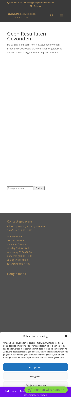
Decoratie (12, 88)
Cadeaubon (13, 83)
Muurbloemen (14, 138)
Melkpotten (13, 133)
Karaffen (11, 118)
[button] (66, 336)
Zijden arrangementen (19, 169)
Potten (10, 148)
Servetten (12, 153)
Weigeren (35, 376)
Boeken (11, 72)
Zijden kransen (15, 179)
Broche (11, 78)
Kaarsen (11, 103)
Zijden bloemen (15, 174)
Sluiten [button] (43, 395)
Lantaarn (12, 128)
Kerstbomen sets (16, 123)
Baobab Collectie (16, 67)
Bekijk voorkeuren (35, 385)
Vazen (10, 164)
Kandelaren (13, 113)
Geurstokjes (13, 93)
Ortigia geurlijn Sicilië (18, 143)
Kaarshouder (14, 108)
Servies (11, 159)
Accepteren (35, 367)
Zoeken (39, 188)
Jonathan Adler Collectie (20, 98)
